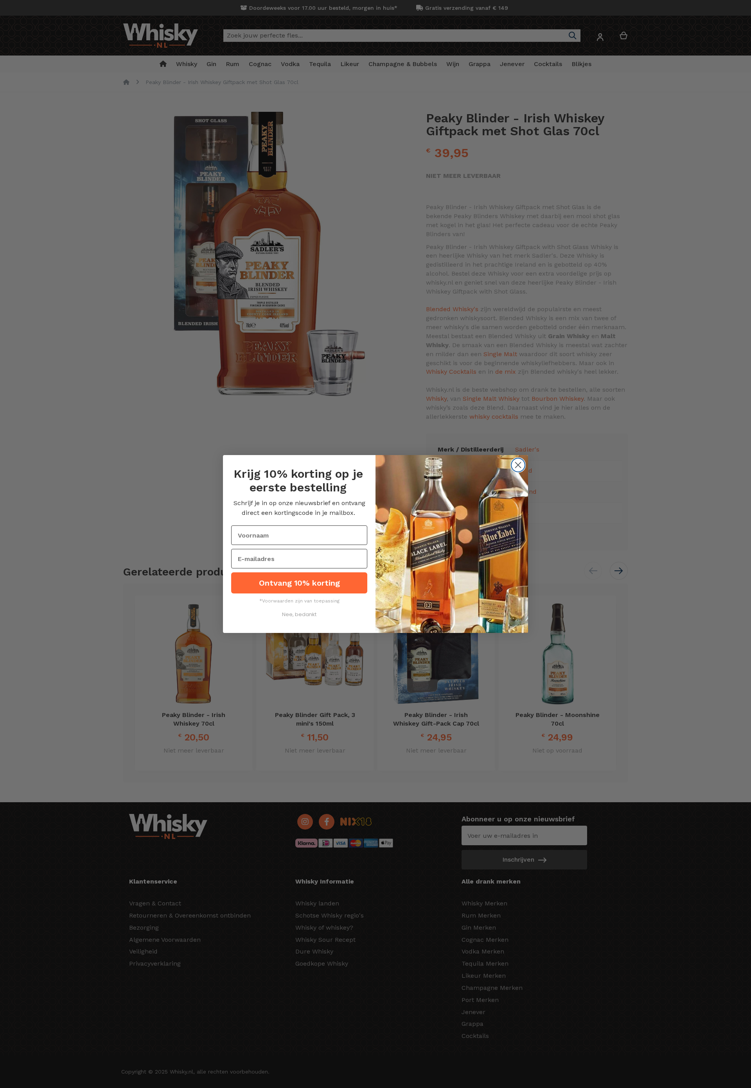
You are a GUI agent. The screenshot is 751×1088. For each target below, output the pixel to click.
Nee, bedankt (299, 614)
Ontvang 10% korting (299, 583)
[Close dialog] (518, 465)
